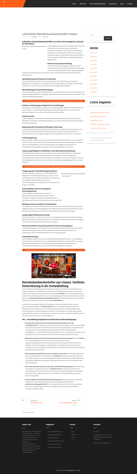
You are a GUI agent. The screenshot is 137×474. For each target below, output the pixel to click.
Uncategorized (45, 37)
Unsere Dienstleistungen (97, 4)
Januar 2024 (93, 52)
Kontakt (129, 4)
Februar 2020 (94, 80)
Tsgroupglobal (70, 470)
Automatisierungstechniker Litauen (100, 124)
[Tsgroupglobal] (12, 3)
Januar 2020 (93, 84)
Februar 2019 (93, 88)
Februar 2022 (94, 64)
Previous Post (36, 401)
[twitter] (29, 457)
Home (74, 4)
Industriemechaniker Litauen (98, 128)
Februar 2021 (93, 72)
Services (73, 437)
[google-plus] (26, 457)
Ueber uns (83, 4)
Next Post (68, 401)
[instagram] (32, 457)
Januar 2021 (93, 76)
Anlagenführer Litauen (96, 120)
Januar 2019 (93, 92)
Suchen (92, 35)
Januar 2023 (93, 60)
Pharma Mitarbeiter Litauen (54, 447)
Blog (122, 4)
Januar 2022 (93, 68)
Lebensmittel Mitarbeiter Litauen (99, 112)
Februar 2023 (93, 56)
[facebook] (23, 457)
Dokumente (113, 4)
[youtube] (35, 457)
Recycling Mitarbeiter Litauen (98, 116)
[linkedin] (38, 457)
